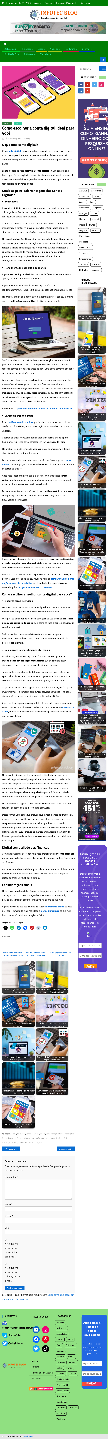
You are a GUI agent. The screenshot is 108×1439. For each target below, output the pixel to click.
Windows (96, 270)
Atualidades (84, 196)
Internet (86, 49)
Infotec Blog (12, 138)
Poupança (6, 1142)
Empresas (12, 1138)
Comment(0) (25, 138)
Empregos (97, 207)
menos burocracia (50, 911)
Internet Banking (38, 1138)
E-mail (9, 1216)
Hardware (70, 49)
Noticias (54, 49)
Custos (5, 1138)
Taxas (21, 1142)
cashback (48, 587)
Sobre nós (85, 3)
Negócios (59, 1138)
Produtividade (85, 236)
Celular (42, 1133)
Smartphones (85, 258)
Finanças (26, 49)
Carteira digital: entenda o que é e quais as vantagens (13, 954)
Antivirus (83, 190)
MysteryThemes (27, 1436)
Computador (50, 1133)
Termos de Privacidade (66, 3)
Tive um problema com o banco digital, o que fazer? (36, 954)
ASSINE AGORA (90, 966)
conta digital (14, 151)
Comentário (11, 1177)
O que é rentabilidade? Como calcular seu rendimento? (43, 408)
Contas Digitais (68, 1133)
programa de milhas (28, 587)
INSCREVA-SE (91, 1384)
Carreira (97, 196)
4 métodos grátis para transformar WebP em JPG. (67, 1148)
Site (7, 1228)
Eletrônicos (84, 207)
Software (29, 54)
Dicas (40, 49)
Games (94, 213)
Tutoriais (45, 54)
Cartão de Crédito (32, 1133)
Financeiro (21, 1138)
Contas (59, 1133)
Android (13, 1133)
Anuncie (37, 3)
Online (66, 1138)
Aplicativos (10, 49)
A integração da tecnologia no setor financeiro (60, 954)
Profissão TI (10, 54)
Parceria (48, 3)
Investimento (50, 1138)
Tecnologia (28, 1142)
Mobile (18, 123)
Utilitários (83, 270)
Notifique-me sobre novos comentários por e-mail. (11, 1250)
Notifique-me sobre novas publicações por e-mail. (12, 1274)
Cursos (82, 202)
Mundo (92, 224)
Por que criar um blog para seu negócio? (13, 1148)
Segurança (14, 1142)
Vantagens (38, 1142)
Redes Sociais (85, 247)
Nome (8, 1204)
